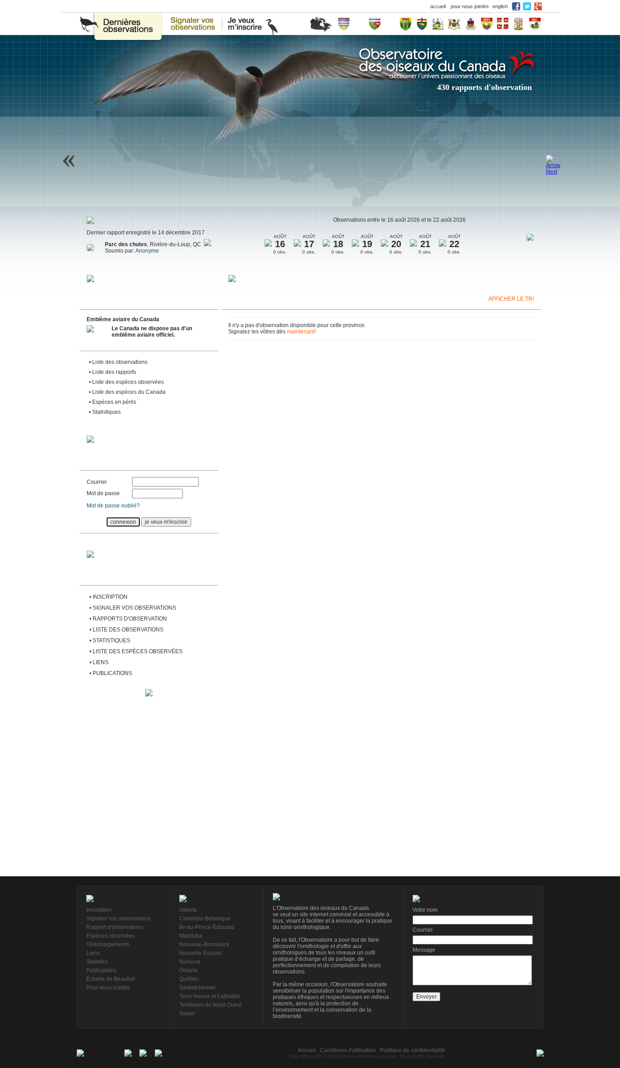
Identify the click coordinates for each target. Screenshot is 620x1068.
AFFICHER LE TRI (511, 299)
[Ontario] (454, 24)
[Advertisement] (149, 758)
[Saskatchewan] (405, 24)
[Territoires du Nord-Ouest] (375, 24)
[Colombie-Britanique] (344, 24)
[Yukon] (359, 24)
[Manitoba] (421, 24)
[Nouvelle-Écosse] (518, 24)
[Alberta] (390, 24)
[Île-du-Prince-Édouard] (535, 24)
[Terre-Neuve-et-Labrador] (503, 24)
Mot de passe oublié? (113, 505)
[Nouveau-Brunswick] (487, 24)
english (500, 6)
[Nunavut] (438, 24)
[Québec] (471, 24)
